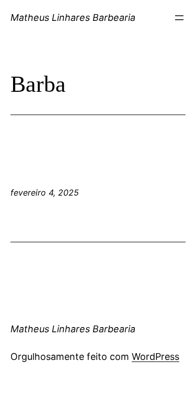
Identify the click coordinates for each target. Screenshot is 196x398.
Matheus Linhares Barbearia (72, 17)
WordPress (155, 356)
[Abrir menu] (179, 17)
